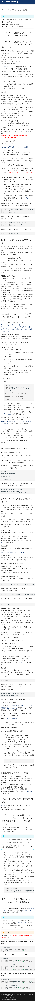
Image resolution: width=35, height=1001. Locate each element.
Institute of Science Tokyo (8, 995)
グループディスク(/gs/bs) (21, 922)
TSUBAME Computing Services (8, 994)
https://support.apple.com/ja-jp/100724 (12, 552)
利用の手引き (21, 662)
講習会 (3, 805)
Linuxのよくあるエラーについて (10, 325)
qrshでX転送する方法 (10, 719)
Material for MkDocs (11, 999)
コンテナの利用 (27, 198)
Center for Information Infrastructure (24, 994)
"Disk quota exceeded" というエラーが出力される (15, 327)
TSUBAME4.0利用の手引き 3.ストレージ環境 (14, 147)
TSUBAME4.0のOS (9, 67)
